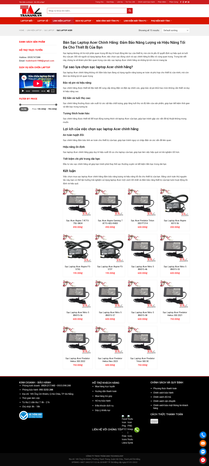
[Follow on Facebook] (181, 2)
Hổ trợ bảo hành (103, 400)
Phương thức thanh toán (165, 388)
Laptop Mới (27, 21)
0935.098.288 (64, 385)
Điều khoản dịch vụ (104, 405)
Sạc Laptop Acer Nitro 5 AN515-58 (142, 314)
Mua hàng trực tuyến (105, 386)
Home (21, 30)
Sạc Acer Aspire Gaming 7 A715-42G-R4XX (110, 222)
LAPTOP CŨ (42, 21)
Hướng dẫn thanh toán (106, 391)
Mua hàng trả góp (103, 396)
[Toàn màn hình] (52, 91)
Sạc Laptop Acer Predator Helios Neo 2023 (110, 360)
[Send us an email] (188, 2)
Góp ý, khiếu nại (102, 410)
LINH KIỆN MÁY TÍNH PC (135, 21)
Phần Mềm (162, 2)
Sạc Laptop (49, 30)
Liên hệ (120, 2)
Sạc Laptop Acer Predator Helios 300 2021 (175, 314)
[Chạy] (22, 91)
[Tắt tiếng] (48, 91)
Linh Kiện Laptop (62, 21)
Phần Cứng (173, 2)
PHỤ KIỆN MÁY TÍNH (160, 21)
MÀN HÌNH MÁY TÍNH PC (107, 21)
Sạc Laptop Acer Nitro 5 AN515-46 (142, 268)
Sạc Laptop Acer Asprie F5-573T (110, 268)
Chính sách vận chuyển (164, 401)
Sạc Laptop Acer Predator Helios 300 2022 (78, 360)
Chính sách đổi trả (162, 397)
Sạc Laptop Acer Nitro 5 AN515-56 (78, 314)
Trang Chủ (99, 2)
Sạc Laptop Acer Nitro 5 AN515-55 (175, 268)
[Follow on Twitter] (186, 2)
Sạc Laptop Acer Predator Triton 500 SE (142, 360)
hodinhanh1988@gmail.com (40, 60)
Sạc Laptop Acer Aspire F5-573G (78, 268)
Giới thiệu (110, 2)
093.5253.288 (46, 389)
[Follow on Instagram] (183, 2)
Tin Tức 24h (130, 2)
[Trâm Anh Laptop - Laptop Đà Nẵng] (31, 10)
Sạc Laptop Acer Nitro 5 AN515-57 (110, 314)
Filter (23, 109)
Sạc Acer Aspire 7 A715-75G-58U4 (77, 222)
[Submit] (130, 11)
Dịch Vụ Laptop (83, 21)
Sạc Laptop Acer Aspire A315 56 (175, 222)
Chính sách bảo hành (146, 2)
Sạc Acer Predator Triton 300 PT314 (142, 222)
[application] (38, 83)
